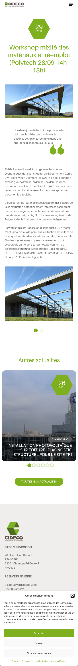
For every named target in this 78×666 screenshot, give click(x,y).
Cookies (16, 661)
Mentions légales (58, 661)
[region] (39, 293)
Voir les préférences (39, 653)
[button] (72, 596)
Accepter (39, 633)
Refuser (39, 643)
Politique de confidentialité (34, 661)
